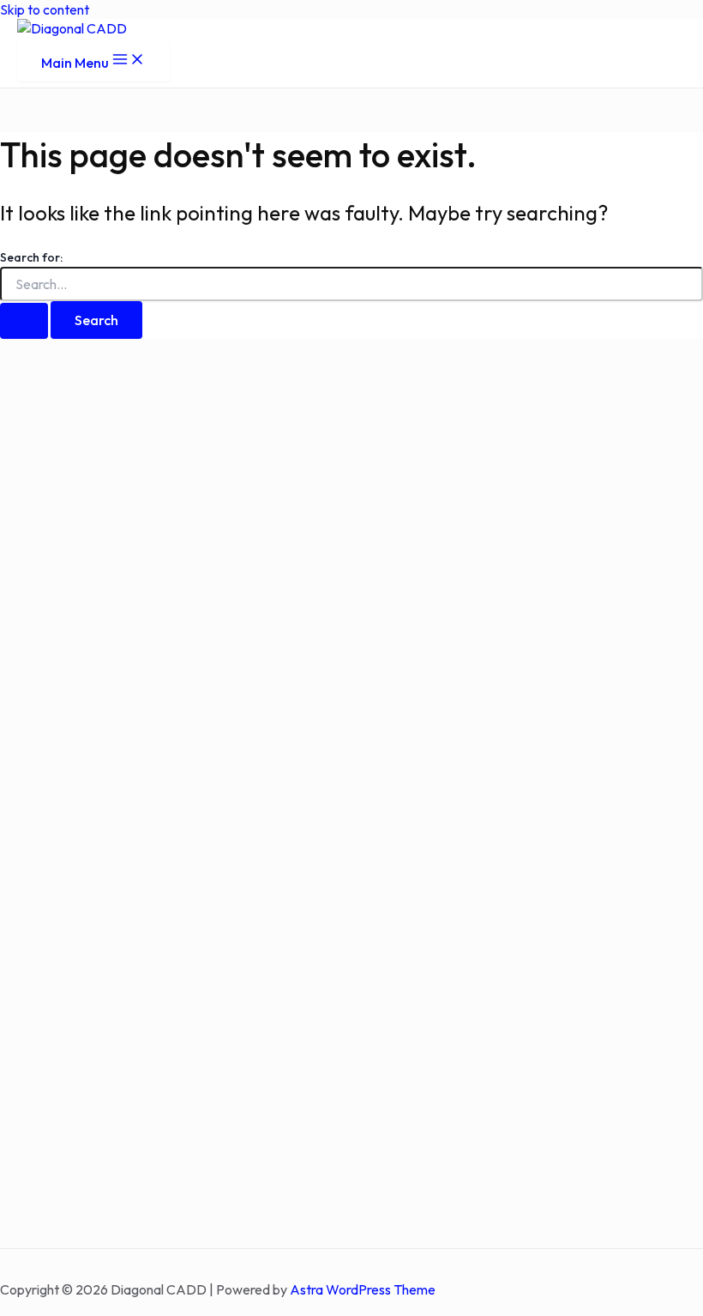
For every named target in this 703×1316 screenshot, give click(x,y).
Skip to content (44, 9)
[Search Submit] (24, 321)
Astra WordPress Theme (363, 1289)
